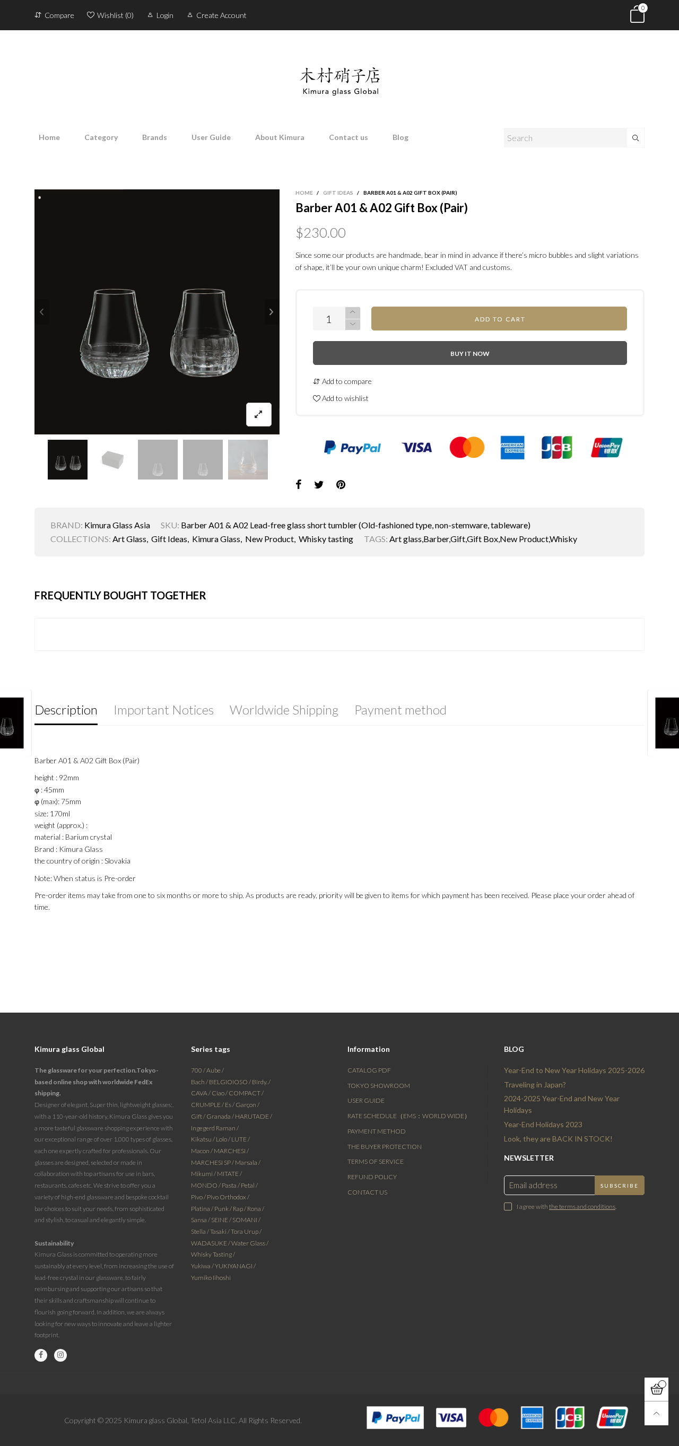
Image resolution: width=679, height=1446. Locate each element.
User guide (366, 1100)
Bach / (200, 1082)
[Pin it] (340, 484)
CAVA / (201, 1093)
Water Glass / (249, 1243)
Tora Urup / (246, 1231)
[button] (41, 312)
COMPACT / (246, 1093)
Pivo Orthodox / (228, 1197)
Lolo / (223, 1139)
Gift (457, 539)
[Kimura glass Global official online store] (339, 73)
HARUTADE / (253, 1116)
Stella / (200, 1231)
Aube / (215, 1070)
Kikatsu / (203, 1139)
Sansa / (201, 1220)
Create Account (221, 15)
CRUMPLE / (208, 1105)
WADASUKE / (211, 1243)
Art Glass (129, 539)
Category (101, 137)
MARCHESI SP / (213, 1162)
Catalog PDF (369, 1070)
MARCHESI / (231, 1151)
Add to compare (346, 381)
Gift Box (482, 539)
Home (49, 137)
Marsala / (247, 1162)
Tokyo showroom (378, 1086)
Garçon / (247, 1105)
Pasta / (231, 1185)
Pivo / (199, 1197)
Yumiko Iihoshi (211, 1278)
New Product (269, 539)
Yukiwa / (203, 1266)
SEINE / (221, 1220)
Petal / (249, 1185)
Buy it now (470, 354)
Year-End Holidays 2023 (543, 1124)
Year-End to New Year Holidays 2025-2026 (574, 1070)
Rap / (240, 1209)
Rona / (255, 1209)
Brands (154, 137)
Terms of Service (375, 1161)
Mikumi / (204, 1174)
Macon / (202, 1151)
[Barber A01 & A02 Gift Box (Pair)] (157, 311)
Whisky (563, 539)
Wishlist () (115, 15)
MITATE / (229, 1174)
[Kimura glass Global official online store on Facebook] (40, 1355)
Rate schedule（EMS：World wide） (409, 1116)
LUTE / (240, 1139)
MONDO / (206, 1185)
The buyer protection (384, 1147)
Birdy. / (261, 1082)
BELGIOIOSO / (230, 1082)
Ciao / (220, 1093)
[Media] (259, 414)
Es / (230, 1105)
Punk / (223, 1209)
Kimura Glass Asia (117, 525)
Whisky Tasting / (213, 1254)
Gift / (198, 1116)
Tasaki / (220, 1231)
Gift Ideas (169, 539)
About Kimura (279, 137)
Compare (59, 15)
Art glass (405, 539)
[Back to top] (656, 1413)
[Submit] (636, 137)
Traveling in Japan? (535, 1084)
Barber (436, 539)
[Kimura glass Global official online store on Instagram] (60, 1355)
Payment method (376, 1131)
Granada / (220, 1116)
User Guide (211, 137)
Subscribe (619, 1185)
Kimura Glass (216, 539)
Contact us (348, 137)
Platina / (202, 1209)
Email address (533, 1185)
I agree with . (566, 1206)
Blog (400, 137)
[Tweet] (319, 484)
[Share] (298, 484)
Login (164, 15)
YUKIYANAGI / (235, 1266)
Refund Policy (372, 1177)
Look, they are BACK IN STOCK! (558, 1138)
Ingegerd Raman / (215, 1128)
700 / (198, 1070)
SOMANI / (246, 1220)
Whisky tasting (326, 539)
